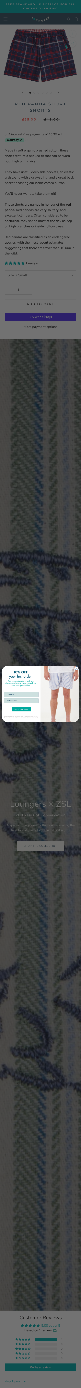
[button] (21, 709)
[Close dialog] (76, 668)
